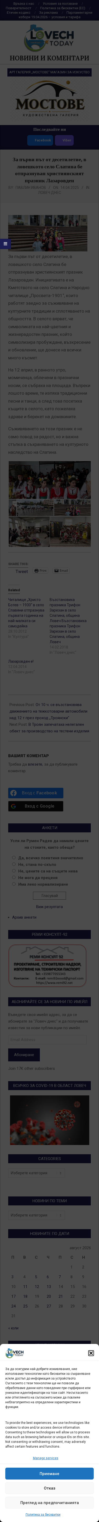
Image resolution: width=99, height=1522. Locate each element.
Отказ (49, 1488)
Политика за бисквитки (43, 1514)
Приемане (49, 1473)
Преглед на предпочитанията (49, 1502)
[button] (91, 1353)
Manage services (45, 1458)
